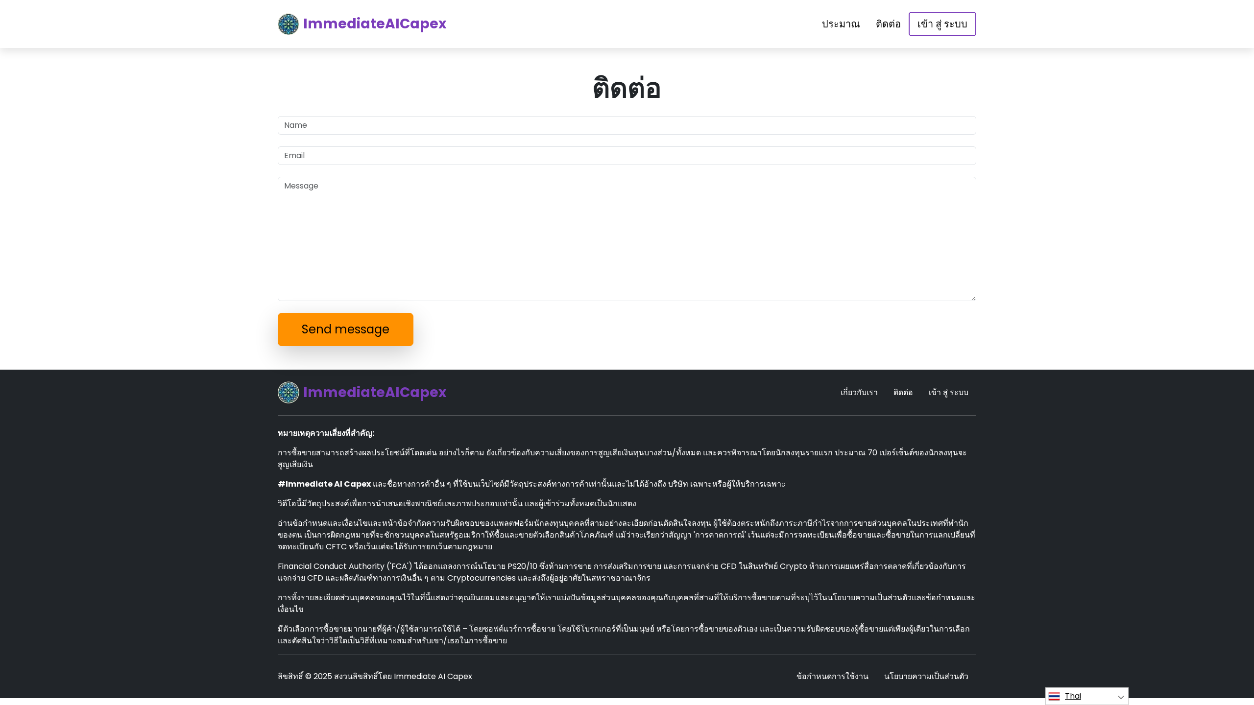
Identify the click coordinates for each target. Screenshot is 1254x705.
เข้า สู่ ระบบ (942, 24)
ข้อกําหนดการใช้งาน (832, 676)
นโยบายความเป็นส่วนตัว (926, 676)
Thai (1073, 696)
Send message (345, 329)
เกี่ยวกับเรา (859, 392)
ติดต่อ (888, 24)
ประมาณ (841, 24)
